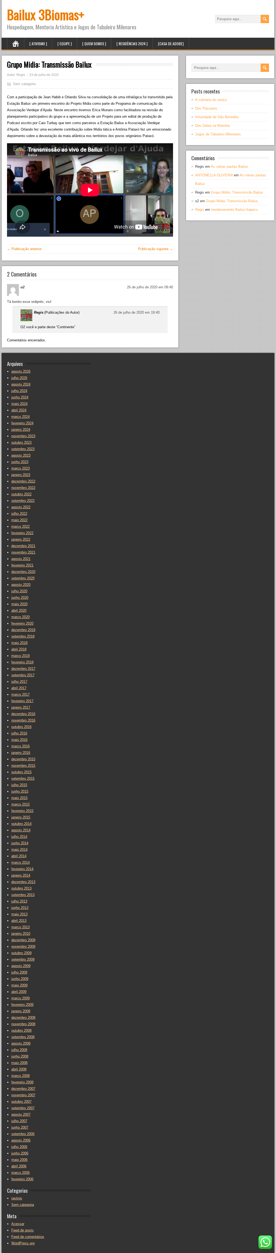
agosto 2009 (20, 966)
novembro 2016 (23, 720)
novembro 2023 (23, 436)
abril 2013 (18, 921)
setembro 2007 (22, 1108)
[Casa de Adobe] (171, 43)
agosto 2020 (20, 585)
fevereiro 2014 (22, 869)
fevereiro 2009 (22, 1005)
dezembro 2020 (23, 572)
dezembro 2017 (23, 669)
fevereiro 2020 (22, 623)
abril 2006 (18, 1166)
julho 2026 (19, 378)
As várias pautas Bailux (229, 166)
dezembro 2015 (23, 759)
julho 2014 (19, 837)
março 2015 (20, 804)
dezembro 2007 (23, 1089)
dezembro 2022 (23, 481)
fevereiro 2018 (22, 662)
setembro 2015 (22, 778)
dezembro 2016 (23, 714)
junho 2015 (19, 791)
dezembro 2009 (23, 940)
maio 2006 (19, 1160)
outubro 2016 (21, 727)
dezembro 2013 (23, 882)
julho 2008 (19, 1050)
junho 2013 (19, 908)
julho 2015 (19, 785)
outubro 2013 (21, 888)
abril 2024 (18, 410)
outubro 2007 (21, 1102)
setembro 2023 (22, 449)
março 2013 (20, 927)
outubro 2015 (21, 772)
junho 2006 (19, 1153)
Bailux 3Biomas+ (45, 14)
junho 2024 (19, 397)
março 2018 (20, 656)
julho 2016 (19, 733)
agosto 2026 (20, 371)
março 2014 (20, 862)
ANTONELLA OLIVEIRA (214, 175)
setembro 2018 (22, 636)
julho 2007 (19, 1121)
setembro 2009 (22, 959)
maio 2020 (19, 604)
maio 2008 (19, 1063)
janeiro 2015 (20, 817)
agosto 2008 (20, 1043)
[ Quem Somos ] (94, 43)
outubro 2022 (21, 494)
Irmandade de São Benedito (217, 117)
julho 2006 (19, 1147)
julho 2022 (19, 514)
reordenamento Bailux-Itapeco (234, 210)
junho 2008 (19, 1056)
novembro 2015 (23, 766)
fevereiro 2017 (22, 701)
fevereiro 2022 (22, 533)
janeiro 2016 (20, 753)
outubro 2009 (21, 953)
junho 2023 (19, 462)
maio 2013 (19, 914)
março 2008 (20, 1076)
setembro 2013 (22, 895)
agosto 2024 (20, 384)
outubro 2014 (21, 824)
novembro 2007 (23, 1095)
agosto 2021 (20, 559)
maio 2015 (19, 798)
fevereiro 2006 (22, 1179)
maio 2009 (19, 985)
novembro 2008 (23, 1024)
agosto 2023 (20, 455)
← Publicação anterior (24, 249)
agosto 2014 (20, 830)
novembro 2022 (23, 488)
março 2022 (20, 526)
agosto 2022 (20, 507)
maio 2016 (19, 740)
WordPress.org (22, 1243)
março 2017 (20, 694)
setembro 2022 (22, 501)
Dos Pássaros (206, 108)
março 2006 (20, 1173)
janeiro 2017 (20, 707)
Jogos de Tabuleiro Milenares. (218, 134)
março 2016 (20, 746)
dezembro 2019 (23, 630)
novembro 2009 (23, 946)
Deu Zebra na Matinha (212, 126)
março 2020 (20, 617)
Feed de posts (22, 1230)
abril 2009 (18, 992)
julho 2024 (19, 391)
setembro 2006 (22, 1134)
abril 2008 (18, 1069)
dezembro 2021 (23, 546)
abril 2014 (18, 856)
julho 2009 (19, 972)
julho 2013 (19, 901)
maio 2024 (19, 404)
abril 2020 (18, 610)
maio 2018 (19, 643)
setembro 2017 (22, 675)
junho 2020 (19, 598)
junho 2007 (19, 1127)
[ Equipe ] (64, 43)
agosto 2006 (20, 1140)
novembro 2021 (23, 552)
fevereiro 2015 (22, 811)
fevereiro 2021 (22, 565)
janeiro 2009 (20, 1011)
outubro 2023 (21, 442)
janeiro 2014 (20, 875)
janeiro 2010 (20, 934)
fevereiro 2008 (22, 1082)
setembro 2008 (22, 1037)
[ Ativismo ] (38, 43)
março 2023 (20, 468)
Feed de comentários (27, 1237)
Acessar (17, 1224)
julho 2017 (19, 682)
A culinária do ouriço (211, 100)
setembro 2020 (22, 578)
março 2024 (20, 417)
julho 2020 (19, 591)
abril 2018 (18, 649)
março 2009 (20, 998)
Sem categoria (24, 84)
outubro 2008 (21, 1030)
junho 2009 (19, 979)
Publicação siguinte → (155, 249)
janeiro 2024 (20, 430)
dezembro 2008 (23, 1018)
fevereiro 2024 (22, 423)
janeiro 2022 (20, 539)
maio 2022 (19, 520)
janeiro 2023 (20, 475)
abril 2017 (18, 688)
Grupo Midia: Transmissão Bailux (237, 192)
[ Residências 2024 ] (131, 43)
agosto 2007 (20, 1114)
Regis (20, 75)
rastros (16, 1198)
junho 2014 (19, 843)
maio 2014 (19, 850)
